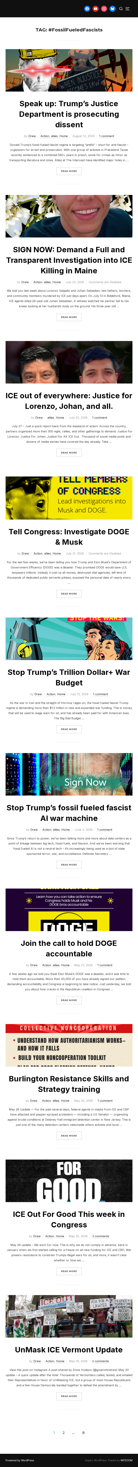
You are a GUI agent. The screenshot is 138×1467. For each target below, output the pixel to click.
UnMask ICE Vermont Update (69, 1349)
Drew (32, 136)
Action (44, 136)
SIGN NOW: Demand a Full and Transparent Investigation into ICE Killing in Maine (69, 260)
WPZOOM (126, 1460)
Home (63, 136)
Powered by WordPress (20, 1460)
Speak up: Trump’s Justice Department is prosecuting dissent (69, 114)
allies (54, 136)
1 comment (106, 136)
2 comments (100, 1236)
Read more (71, 171)
